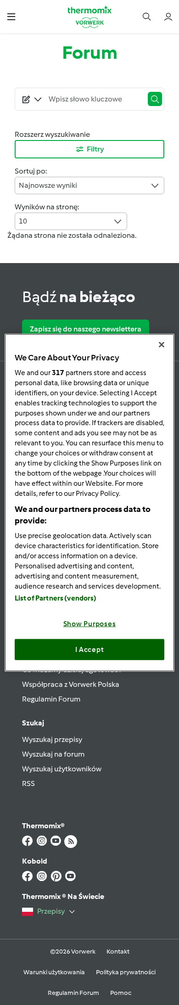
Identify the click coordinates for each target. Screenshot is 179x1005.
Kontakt (117, 951)
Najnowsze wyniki (48, 185)
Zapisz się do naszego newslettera (85, 329)
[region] (90, 502)
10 (23, 221)
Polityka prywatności (126, 972)
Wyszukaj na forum (53, 754)
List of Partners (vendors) (56, 598)
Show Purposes (89, 624)
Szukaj (33, 723)
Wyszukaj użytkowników (61, 768)
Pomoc (120, 993)
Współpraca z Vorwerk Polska (70, 684)
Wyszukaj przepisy (52, 739)
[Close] (161, 344)
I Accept (89, 649)
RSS (28, 783)
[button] (11, 16)
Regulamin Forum (51, 699)
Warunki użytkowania (54, 972)
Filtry (95, 149)
